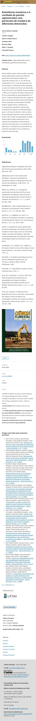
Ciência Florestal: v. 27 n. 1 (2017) (22, 564)
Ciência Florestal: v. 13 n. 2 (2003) (18, 507)
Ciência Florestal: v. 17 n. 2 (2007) (16, 497)
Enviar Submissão (9, 607)
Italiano (5, 652)
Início (3, 6)
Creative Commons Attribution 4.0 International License (16, 675)
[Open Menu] (2, 2)
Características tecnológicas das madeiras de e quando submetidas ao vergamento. (20, 576)
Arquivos (9, 6)
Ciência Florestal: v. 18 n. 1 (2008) (18, 580)
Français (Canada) (8, 649)
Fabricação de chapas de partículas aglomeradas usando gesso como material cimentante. (19, 458)
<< (2, 585)
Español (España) (8, 646)
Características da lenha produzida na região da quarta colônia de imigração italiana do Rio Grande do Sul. (18, 504)
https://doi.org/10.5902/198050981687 (17, 55)
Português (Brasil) (8, 655)
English (5, 643)
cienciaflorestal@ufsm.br (17, 668)
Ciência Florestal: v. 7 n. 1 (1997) (17, 448)
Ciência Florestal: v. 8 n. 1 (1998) (16, 524)
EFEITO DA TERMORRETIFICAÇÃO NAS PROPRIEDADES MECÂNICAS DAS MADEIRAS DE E (19, 561)
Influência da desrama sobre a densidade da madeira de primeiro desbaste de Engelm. (20, 444)
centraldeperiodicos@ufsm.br (18, 708)
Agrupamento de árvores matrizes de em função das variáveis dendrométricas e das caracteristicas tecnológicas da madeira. (19, 536)
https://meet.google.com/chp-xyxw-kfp (16, 714)
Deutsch (5, 641)
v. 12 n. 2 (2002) (19, 6)
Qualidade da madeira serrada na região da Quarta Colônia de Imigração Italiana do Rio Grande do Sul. (20, 549)
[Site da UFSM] (10, 598)
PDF (6, 358)
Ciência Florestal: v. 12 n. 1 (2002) (19, 461)
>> (14, 585)
